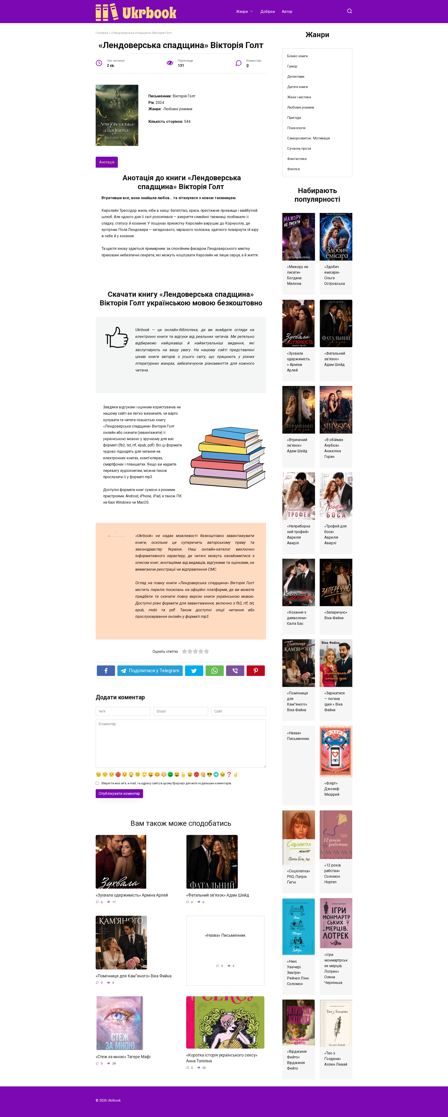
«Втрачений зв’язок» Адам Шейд (297, 445)
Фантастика (297, 159)
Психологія (296, 128)
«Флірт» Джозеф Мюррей (331, 789)
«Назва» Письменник (225, 935)
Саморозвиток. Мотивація (308, 138)
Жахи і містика (299, 97)
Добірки (267, 11)
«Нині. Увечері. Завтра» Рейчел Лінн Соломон (298, 972)
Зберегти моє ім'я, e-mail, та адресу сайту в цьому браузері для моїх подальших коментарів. (166, 783)
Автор (287, 11)
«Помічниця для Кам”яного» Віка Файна (134, 976)
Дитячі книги (297, 87)
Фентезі (293, 169)
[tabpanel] (181, 222)
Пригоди (294, 118)
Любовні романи (300, 107)
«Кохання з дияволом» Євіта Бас (297, 618)
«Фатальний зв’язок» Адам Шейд (217, 895)
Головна (102, 33)
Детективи (295, 76)
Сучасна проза (299, 148)
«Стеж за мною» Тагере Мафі (123, 1056)
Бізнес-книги (297, 56)
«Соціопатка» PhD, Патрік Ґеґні (298, 876)
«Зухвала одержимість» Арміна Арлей (132, 895)
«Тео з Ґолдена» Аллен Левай (335, 1059)
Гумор (292, 66)
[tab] (107, 162)
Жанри (242, 11)
